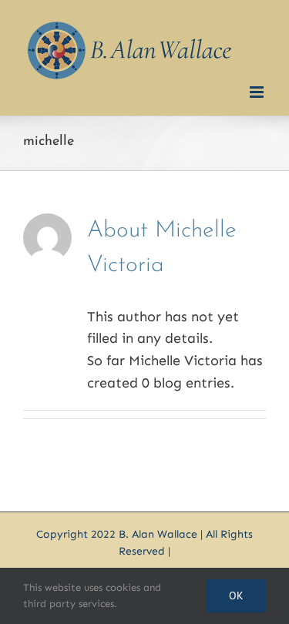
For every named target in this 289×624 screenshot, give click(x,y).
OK (236, 595)
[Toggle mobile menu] (258, 92)
